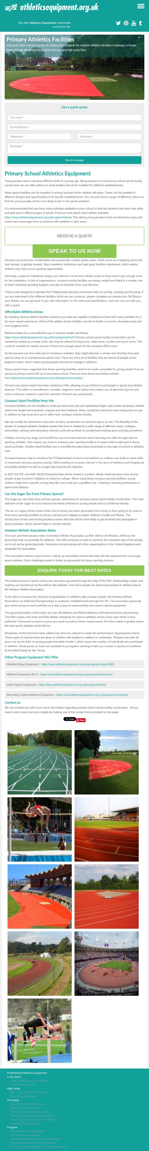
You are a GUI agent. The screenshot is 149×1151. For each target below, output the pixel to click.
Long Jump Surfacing (23, 1084)
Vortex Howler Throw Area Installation (33, 1119)
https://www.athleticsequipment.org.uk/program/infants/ (38, 217)
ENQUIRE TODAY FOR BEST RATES (75, 570)
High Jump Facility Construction (29, 1092)
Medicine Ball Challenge (24, 1123)
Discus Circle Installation (25, 1107)
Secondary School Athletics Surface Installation (38, 1146)
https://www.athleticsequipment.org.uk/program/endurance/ (76, 674)
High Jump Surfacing (23, 1096)
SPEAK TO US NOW (74, 251)
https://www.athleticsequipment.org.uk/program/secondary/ (47, 377)
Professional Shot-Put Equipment (30, 1111)
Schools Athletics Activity (25, 1135)
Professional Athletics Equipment (27, 1072)
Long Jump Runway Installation (29, 1080)
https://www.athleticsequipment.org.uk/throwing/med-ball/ (39, 337)
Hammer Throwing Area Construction (32, 1115)
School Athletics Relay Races (27, 1131)
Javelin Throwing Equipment (27, 1103)
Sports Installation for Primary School (32, 1142)
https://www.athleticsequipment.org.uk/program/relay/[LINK (77, 664)
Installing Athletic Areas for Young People (35, 1138)
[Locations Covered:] (6, 5)
